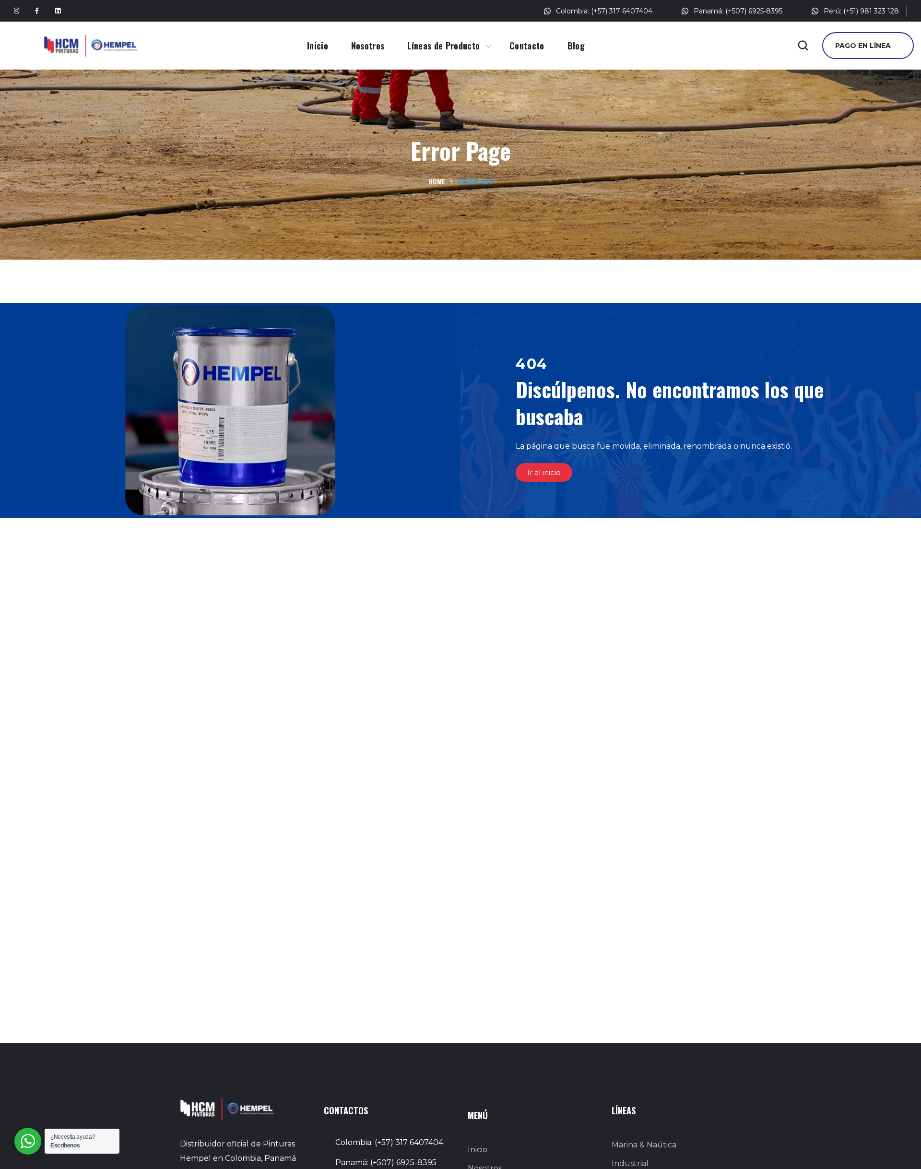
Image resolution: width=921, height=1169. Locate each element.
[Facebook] (37, 11)
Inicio (477, 1149)
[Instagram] (16, 11)
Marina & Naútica (644, 1144)
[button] (803, 46)
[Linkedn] (57, 11)
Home (437, 181)
